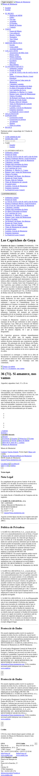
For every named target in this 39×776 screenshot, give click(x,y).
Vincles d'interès (13, 452)
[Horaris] (4, 437)
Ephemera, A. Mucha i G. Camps (21, 92)
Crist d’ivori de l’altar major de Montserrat (19, 160)
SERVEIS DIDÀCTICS (13, 43)
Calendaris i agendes (17, 84)
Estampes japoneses (16, 110)
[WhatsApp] (22, 439)
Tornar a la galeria (9, 366)
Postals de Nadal (15, 70)
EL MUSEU (9, 13)
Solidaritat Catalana (16, 68)
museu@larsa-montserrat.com (11, 460)
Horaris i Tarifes (15, 35)
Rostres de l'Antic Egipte (18, 100)
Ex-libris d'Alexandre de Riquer (20, 88)
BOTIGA (8, 127)
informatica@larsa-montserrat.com (12, 664)
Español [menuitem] (8, 8)
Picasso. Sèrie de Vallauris (18, 102)
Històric (12, 123)
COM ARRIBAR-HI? (13, 137)
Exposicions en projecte (18, 119)
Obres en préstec (15, 125)
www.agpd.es (5, 668)
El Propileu (13, 23)
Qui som (12, 19)
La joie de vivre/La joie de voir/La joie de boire (21, 156)
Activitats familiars (16, 49)
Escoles (12, 45)
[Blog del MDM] (23, 441)
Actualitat (13, 21)
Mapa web (32, 452)
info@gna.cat (5, 753)
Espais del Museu (16, 31)
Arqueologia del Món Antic (19, 53)
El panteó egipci (15, 106)
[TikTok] (13, 441)
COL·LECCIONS (11, 51)
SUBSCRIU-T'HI (11, 139)
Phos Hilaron (14, 64)
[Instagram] (5, 441)
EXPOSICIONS (11, 116)
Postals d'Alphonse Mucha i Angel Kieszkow (20, 158)
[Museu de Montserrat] (9, 444)
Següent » (4, 433)
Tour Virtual (14, 39)
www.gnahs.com (6, 755)
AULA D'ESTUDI (11, 114)
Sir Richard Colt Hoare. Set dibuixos (22, 98)
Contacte (13, 27)
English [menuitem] (7, 10)
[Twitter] (30, 439)
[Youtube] (13, 439)
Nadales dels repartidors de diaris (21, 86)
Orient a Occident (16, 96)
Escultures (13, 61)
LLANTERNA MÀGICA (14, 66)
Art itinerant (14, 121)
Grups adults (14, 47)
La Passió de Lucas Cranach (19, 112)
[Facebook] (5, 439)
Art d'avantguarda (16, 59)
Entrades (12, 41)
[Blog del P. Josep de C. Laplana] (12, 442)
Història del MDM (16, 15)
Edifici (12, 17)
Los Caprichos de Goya (18, 90)
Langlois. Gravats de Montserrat (21, 108)
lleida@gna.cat (21, 753)
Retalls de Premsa (16, 25)
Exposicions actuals (16, 117)
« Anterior (4, 431)
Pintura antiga (14, 55)
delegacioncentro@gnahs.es (10, 773)
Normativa (13, 37)
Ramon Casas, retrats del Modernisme (22, 94)
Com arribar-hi (15, 33)
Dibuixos (13, 62)
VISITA (8, 29)
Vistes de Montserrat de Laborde (21, 104)
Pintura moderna (15, 57)
